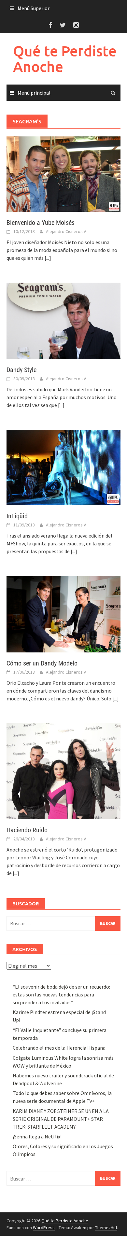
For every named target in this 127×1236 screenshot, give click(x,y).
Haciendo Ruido (27, 830)
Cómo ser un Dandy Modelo (42, 663)
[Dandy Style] (63, 320)
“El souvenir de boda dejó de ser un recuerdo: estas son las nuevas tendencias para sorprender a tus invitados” (61, 994)
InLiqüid (17, 516)
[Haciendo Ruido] (63, 770)
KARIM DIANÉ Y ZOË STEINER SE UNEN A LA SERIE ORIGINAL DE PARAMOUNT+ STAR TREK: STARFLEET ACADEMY (61, 1119)
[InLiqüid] (63, 466)
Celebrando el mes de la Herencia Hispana (59, 1047)
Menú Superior (33, 8)
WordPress (44, 1227)
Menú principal (34, 92)
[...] (48, 258)
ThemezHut (106, 1227)
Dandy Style (21, 370)
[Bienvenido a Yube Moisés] (63, 173)
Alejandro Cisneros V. (66, 231)
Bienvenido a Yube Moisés (41, 223)
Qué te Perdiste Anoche (65, 58)
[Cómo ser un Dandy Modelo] (63, 613)
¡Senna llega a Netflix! (37, 1136)
